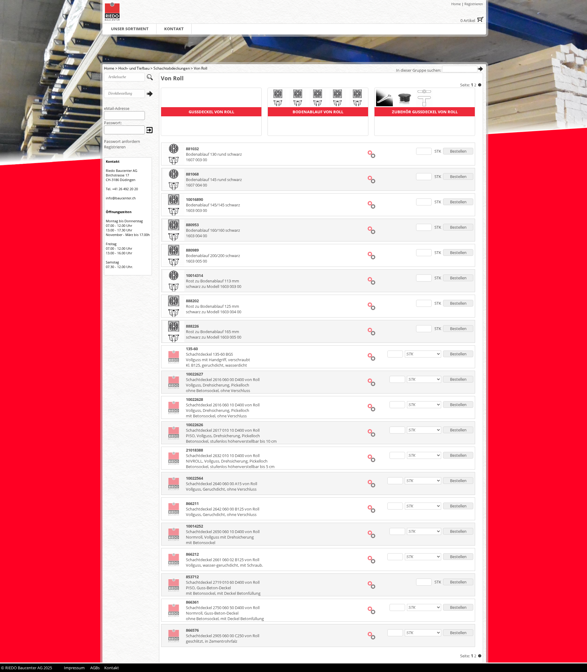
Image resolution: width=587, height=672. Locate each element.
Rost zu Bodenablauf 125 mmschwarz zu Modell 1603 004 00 (213, 308)
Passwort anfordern (122, 141)
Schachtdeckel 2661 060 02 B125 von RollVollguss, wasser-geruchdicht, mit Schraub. (224, 562)
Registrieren (473, 4)
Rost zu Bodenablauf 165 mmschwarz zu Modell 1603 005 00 (213, 334)
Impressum (74, 667)
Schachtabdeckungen (171, 68)
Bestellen (458, 151)
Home (456, 4)
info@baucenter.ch (121, 198)
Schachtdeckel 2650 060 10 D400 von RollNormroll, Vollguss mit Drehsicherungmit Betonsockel (223, 537)
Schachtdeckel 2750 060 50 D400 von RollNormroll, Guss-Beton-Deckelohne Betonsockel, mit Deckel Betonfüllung (225, 613)
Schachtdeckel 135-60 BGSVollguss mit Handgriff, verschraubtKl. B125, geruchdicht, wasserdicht (218, 359)
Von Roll (200, 68)
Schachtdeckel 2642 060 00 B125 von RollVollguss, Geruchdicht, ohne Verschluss (222, 511)
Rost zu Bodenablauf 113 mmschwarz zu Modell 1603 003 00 (213, 283)
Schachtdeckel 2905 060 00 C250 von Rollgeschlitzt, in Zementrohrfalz (222, 638)
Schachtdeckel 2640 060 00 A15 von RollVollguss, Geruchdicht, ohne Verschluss (221, 486)
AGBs (95, 667)
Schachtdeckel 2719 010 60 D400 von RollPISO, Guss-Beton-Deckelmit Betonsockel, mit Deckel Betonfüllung (223, 587)
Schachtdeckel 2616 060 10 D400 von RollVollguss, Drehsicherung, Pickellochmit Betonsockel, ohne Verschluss (223, 410)
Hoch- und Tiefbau (134, 68)
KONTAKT (174, 28)
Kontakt (111, 667)
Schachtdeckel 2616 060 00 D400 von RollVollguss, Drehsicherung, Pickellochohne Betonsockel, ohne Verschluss (223, 385)
